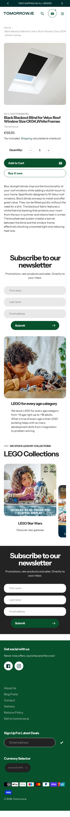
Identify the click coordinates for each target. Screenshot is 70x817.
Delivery (9, 706)
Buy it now (15, 173)
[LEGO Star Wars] (30, 501)
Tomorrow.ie (11, 126)
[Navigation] (62, 13)
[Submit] (61, 742)
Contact (9, 700)
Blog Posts (11, 694)
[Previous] (8, 3)
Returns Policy (13, 712)
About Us (10, 688)
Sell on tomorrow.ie (16, 718)
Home (7, 27)
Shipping (26, 138)
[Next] (62, 3)
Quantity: (16, 150)
